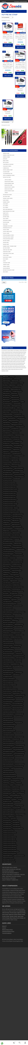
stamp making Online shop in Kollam (9, 505)
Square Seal (23, 367)
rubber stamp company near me (8, 757)
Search (19, 1042)
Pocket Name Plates (7, 231)
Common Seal (6, 168)
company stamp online (16, 430)
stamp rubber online (6, 524)
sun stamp (20, 369)
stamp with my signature (20, 809)
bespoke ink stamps (6, 705)
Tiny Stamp (11, 784)
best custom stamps (17, 659)
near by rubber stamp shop (7, 445)
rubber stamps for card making (16, 424)
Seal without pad (16, 366)
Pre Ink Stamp (15, 364)
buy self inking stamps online (16, 537)
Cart (13, 1041)
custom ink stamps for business (8, 661)
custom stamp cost (16, 674)
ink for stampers (13, 557)
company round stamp (20, 426)
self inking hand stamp (17, 614)
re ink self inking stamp (7, 614)
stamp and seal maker (7, 516)
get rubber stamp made (20, 549)
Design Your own (7, 177)
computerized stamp (6, 353)
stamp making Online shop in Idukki (9, 501)
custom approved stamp (7, 601)
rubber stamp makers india (7, 378)
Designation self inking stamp (19, 855)
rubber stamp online (14, 382)
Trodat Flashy (6, 264)
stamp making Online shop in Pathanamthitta (11, 512)
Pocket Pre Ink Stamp (15, 786)
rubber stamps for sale (16, 464)
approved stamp (12, 384)
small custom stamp (6, 589)
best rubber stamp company (16, 636)
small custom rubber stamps (17, 703)
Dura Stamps (6, 200)
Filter (4, 282)
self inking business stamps (16, 632)
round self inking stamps (7, 403)
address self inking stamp (7, 607)
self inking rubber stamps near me (9, 751)
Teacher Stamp (13, 818)
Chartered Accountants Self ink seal (9, 843)
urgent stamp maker (14, 459)
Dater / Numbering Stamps (9, 175)
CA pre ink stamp (6, 818)
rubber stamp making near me (8, 714)
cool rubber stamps (14, 572)
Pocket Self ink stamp (6, 786)
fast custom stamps (18, 697)
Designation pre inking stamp (8, 857)
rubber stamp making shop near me (9, 730)
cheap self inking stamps (16, 453)
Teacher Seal (14, 820)
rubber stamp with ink (16, 532)
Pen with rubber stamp (7, 793)
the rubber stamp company (8, 539)
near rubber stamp (6, 443)
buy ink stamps (5, 593)
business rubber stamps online (18, 655)
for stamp (6, 356)
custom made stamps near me (8, 770)
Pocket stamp (6, 361)
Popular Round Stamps (8, 238)
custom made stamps (21, 418)
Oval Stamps (5, 218)
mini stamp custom (17, 645)
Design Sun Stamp (8, 189)
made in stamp (14, 599)
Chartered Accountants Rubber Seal (9, 838)
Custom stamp (6, 171)
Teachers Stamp (6, 262)
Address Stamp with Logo (8, 155)
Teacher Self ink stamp (7, 824)
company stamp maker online (8, 434)
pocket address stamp (8, 359)
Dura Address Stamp (6, 355)
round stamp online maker (7, 543)
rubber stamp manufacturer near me (9, 724)
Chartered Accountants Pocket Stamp (9, 849)
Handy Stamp (5, 784)
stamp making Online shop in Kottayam (10, 499)
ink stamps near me (15, 739)
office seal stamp (6, 437)
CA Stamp (4, 816)
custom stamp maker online (8, 470)
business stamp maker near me (8, 761)
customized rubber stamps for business (10, 689)
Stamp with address (16, 801)
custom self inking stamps (17, 409)
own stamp (17, 576)
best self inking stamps (7, 532)
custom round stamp (6, 453)
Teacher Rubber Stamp (7, 822)
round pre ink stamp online (19, 474)
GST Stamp (10, 356)
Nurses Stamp (13, 799)
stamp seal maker (6, 389)
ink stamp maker (15, 422)
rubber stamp (4, 366)
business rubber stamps (18, 445)
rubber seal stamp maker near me (9, 743)
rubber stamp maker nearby (8, 528)
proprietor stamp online (7, 449)
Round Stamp (6, 244)
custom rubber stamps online (17, 514)
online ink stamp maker (7, 545)
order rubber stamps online (19, 416)
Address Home (6, 153)
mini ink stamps (18, 661)
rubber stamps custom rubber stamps (9, 684)
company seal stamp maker (16, 570)
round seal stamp (6, 397)
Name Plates (5, 213)
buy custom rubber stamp (7, 618)
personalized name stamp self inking (9, 774)
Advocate (5, 158)
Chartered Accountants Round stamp (9, 853)
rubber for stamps (6, 566)
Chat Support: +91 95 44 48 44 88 (20, 1)
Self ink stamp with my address (8, 805)
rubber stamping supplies (18, 468)
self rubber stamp (6, 530)
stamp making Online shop (7, 480)
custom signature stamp (7, 439)
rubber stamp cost (15, 432)
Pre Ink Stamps (6, 240)
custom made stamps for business (9, 699)
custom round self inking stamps (17, 591)
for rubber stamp (6, 522)
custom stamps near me (7, 732)
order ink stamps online (7, 595)
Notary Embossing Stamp (20, 814)
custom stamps (19, 384)
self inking (4, 418)
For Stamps (5, 204)
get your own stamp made (7, 605)
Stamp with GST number (7, 801)
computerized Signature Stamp (19, 352)
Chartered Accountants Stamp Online (9, 832)
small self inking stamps (18, 528)
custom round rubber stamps (16, 547)
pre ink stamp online (17, 414)
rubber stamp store (15, 380)
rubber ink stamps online (7, 686)
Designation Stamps (7, 194)
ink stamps (21, 382)
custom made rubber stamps (18, 455)
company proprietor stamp (19, 476)
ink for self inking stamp (15, 437)
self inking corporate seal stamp (8, 653)
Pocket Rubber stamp (18, 784)
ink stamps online (16, 439)
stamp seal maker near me (7, 716)
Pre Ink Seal (13, 363)
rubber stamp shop (6, 393)
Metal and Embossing (7, 209)
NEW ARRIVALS (6, 215)
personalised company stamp (8, 695)
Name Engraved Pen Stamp (8, 211)
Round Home (6, 242)
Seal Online (10, 366)
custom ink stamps (6, 424)
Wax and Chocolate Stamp (8, 270)
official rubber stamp (6, 555)
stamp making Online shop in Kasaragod (10, 503)
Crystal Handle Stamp (8, 169)
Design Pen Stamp (8, 185)
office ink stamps (6, 636)
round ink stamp (6, 537)
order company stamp (7, 584)
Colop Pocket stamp (15, 791)
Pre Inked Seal (7, 363)
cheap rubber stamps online (8, 628)
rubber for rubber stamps (7, 611)
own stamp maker (17, 597)
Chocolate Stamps (7, 166)
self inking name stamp (18, 759)
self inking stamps (17, 378)
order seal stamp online (17, 545)
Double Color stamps (8, 198)
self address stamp (6, 457)
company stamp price (7, 526)
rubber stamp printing (7, 430)
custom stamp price (18, 672)
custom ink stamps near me (8, 766)
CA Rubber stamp (11, 816)
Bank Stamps (6, 160)
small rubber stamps (15, 457)
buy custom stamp (15, 534)
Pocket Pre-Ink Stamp (17, 359)
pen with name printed (7, 807)
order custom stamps (7, 518)
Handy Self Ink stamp (15, 789)
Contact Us (4, 1)
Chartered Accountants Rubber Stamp (9, 836)
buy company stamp (13, 593)
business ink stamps (18, 578)
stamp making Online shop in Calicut (9, 493)
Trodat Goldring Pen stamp (15, 780)
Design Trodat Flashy (9, 190)
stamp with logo (14, 369)
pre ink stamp (12, 376)
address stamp (19, 350)
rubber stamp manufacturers (14, 420)
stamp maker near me (7, 709)
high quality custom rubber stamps (9, 622)
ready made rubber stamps (8, 468)
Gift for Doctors (5, 795)
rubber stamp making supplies (8, 641)
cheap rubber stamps (18, 441)
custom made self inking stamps (8, 643)
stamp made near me (6, 747)
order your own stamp (7, 693)
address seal (13, 350)
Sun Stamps (5, 259)
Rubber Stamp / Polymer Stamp (9, 246)
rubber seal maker (6, 466)
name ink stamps (6, 768)
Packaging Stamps (7, 220)
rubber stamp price (6, 399)
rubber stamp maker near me (17, 707)
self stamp (19, 407)
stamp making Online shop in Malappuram (10, 507)
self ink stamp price (6, 428)
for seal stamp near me (20, 751)
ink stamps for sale (19, 653)
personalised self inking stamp (8, 553)
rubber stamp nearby (19, 434)
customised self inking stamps (17, 555)
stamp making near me (19, 714)
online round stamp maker (7, 414)
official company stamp (16, 518)
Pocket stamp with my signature (8, 809)
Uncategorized (6, 268)
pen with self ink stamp (19, 805)
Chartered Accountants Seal (8, 834)
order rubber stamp (6, 464)
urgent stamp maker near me (8, 718)
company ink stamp (6, 591)
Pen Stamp (5, 224)
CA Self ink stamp (19, 816)
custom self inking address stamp (9, 609)
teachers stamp (5, 370)
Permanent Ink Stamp (8, 226)
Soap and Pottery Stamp (8, 253)
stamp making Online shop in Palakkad (10, 509)
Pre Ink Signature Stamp (7, 364)
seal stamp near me (18, 722)
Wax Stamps (5, 271)
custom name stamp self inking (16, 768)
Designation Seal (6, 451)
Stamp (9, 369)
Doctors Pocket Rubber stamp (15, 795)
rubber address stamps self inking (9, 657)
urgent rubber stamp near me (8, 720)
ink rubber (22, 401)
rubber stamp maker (6, 380)
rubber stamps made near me (8, 764)
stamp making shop (16, 478)
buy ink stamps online (18, 605)
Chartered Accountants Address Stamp (10, 845)
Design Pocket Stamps (9, 187)
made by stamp (5, 568)
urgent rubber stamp (6, 422)
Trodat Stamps (6, 266)
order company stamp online (8, 576)
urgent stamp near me (19, 741)
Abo (3, 926)
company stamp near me (17, 732)
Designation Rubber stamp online (9, 859)
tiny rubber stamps (16, 601)
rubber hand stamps (16, 582)
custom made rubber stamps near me (9, 776)
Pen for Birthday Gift (20, 793)
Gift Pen (14, 793)
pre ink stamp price (6, 459)
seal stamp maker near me (7, 728)
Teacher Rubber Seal (15, 822)
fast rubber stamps (6, 572)
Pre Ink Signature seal (20, 363)
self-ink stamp (5, 367)
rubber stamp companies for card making (10, 680)
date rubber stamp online (16, 564)
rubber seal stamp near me (7, 736)
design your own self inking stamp (9, 678)
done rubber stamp (6, 599)
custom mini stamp (17, 651)
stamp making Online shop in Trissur (9, 497)
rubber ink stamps (6, 412)
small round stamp (16, 584)
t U (5, 926)
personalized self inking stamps (8, 426)
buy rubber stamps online (17, 391)
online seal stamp (14, 466)
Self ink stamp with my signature (8, 814)
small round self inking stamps (8, 649)
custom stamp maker (17, 403)
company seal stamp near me (17, 747)
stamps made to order (7, 559)
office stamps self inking (7, 655)
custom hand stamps (7, 520)
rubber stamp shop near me (17, 709)
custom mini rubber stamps (8, 659)
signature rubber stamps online (8, 616)
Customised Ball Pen (7, 173)
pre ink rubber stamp (15, 428)
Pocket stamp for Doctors (15, 361)
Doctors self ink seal (6, 799)
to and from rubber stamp (7, 668)
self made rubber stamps (18, 624)
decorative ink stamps (7, 691)
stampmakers (16, 539)
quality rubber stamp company (19, 611)
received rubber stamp (7, 472)
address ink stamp (6, 561)
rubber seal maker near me (18, 736)
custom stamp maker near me (18, 753)
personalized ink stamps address (17, 705)
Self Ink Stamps (6, 248)
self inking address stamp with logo (9, 407)
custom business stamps (7, 478)
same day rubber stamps (19, 764)
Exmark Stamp (13, 355)
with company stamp (20, 657)
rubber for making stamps (16, 526)
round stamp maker (6, 401)
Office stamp (12, 358)
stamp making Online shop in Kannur (9, 495)
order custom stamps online (18, 586)
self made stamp (15, 620)
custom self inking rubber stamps (9, 549)
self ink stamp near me (18, 716)
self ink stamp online (14, 412)
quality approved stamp (19, 470)
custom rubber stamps (7, 391)
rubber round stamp (17, 543)
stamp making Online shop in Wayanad (10, 484)
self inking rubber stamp (16, 387)
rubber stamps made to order (8, 578)
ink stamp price (5, 557)
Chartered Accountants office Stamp (9, 847)
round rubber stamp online (8, 474)
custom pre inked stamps (15, 522)
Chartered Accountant (8, 164)
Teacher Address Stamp (7, 826)
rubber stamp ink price (16, 524)
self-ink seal (22, 366)
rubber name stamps (6, 739)
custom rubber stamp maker (17, 559)
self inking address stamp (16, 405)
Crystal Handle (8, 179)
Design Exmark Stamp (9, 183)
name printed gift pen (16, 807)
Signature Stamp (6, 251)
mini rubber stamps (6, 547)
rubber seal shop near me (7, 749)
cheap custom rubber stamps (8, 682)
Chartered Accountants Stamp (8, 830)
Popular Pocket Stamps (8, 237)
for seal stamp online (7, 514)
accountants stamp (6, 350)
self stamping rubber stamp (8, 626)
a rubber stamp (5, 574)
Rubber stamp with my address (8, 803)
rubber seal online (15, 520)
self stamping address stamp (8, 630)
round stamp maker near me (18, 749)
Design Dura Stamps (9, 181)
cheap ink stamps (6, 664)
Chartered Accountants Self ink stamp (9, 841)
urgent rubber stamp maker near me (9, 711)
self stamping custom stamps (8, 634)
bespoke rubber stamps (15, 664)
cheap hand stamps (16, 693)
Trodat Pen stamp (6, 782)
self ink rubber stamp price (17, 516)
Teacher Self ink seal (16, 824)
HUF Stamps (5, 207)
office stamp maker (18, 553)
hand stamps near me (7, 778)
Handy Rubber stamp (6, 789)
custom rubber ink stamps (7, 639)
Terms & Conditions (6, 933)
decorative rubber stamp (7, 447)
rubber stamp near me (7, 707)
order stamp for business (7, 597)
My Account (25, 1042)
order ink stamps (6, 647)
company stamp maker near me (8, 726)
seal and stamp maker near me (8, 741)
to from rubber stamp (7, 703)
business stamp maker (7, 534)
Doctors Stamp (6, 196)
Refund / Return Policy (7, 929)
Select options (7, 45)
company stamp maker (7, 409)
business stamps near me (18, 766)
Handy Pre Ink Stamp (6, 791)
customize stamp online (14, 568)
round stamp (5, 384)
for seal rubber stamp (17, 447)
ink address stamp (6, 632)
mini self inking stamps (7, 586)
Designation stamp (16, 449)
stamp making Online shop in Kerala (9, 482)
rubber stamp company (15, 397)
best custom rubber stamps (17, 666)
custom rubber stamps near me (8, 734)
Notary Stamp (6, 216)
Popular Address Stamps (8, 235)
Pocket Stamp (6, 233)
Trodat (6, 192)
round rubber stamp (6, 395)
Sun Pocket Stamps (7, 257)
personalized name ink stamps (17, 778)
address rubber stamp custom (8, 672)
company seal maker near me (8, 722)
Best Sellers (6, 162)
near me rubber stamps (19, 755)
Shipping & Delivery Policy (8, 931)
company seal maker (6, 405)
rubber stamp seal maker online (16, 561)
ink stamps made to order (18, 701)
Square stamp (5, 369)
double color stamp (21, 353)
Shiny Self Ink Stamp (7, 249)
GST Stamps (5, 205)
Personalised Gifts (7, 227)
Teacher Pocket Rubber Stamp (18, 828)
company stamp (6, 382)
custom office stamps (7, 582)
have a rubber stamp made (7, 676)
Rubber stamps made (13, 580)
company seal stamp (6, 387)
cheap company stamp (7, 674)
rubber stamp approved (15, 443)
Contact (4, 927)
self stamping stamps (6, 564)
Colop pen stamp (6, 780)
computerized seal (8, 352)
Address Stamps (6, 157)
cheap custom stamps (18, 639)
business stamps (14, 393)
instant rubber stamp (6, 432)
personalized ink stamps (7, 462)
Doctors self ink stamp (18, 797)
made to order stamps (18, 626)
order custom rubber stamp (8, 624)
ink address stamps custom (20, 695)
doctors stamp (14, 353)
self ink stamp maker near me (8, 755)
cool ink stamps (5, 580)
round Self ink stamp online (8, 476)
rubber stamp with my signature (8, 811)
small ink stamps (14, 530)
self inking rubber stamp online (8, 541)
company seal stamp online (8, 441)
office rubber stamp (15, 401)
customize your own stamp (8, 645)
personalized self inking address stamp (9, 603)
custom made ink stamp (18, 618)
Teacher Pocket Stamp (7, 828)
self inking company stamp (15, 647)
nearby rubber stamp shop (7, 416)
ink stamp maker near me (19, 745)
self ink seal (5, 420)
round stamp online (11, 418)
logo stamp (15, 356)
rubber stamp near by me (7, 753)
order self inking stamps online (8, 551)
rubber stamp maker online (16, 389)
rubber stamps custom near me (8, 772)
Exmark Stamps (6, 202)
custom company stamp (14, 574)
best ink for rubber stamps (19, 630)
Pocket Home (6, 229)
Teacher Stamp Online (7, 820)
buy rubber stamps (16, 462)
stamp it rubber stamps (7, 666)
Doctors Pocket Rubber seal (7, 797)
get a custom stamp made (17, 595)
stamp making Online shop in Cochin (9, 487)
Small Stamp (18, 367)
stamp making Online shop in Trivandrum (10, 489)
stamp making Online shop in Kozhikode (10, 491)
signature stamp (11, 367)
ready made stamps (6, 570)
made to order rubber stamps (8, 697)
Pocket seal (22, 791)
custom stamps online (15, 399)
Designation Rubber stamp (15, 451)
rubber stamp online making (16, 566)
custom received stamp (19, 634)
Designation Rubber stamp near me (9, 861)
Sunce (4, 260)
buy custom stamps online (7, 651)
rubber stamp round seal (7, 455)
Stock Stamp (6, 255)
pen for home (6, 222)
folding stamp (20, 355)
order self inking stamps (16, 589)
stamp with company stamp (17, 691)
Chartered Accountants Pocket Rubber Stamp (11, 851)
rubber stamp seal (15, 395)
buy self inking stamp (6, 620)
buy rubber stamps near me (8, 759)
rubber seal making (16, 472)
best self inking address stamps (8, 670)
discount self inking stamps (8, 701)
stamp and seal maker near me (8, 745)
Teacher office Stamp (16, 826)
